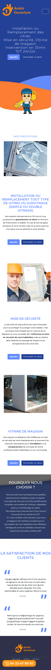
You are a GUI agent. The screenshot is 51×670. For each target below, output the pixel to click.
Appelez (14, 57)
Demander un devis (32, 57)
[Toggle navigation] (45, 11)
